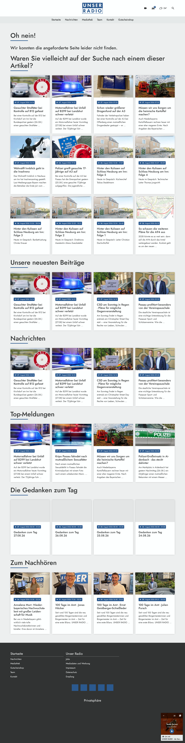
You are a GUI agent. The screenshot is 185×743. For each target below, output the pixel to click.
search (173, 8)
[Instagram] (24, 8)
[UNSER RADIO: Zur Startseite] (92, 8)
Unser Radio (74, 653)
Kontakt (110, 19)
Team (99, 19)
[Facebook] (18, 8)
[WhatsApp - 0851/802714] (35, 8)
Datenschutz (71, 672)
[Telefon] (29, 8)
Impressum (70, 667)
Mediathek (87, 19)
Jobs (68, 659)
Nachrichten (71, 19)
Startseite (56, 19)
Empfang (70, 676)
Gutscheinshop (126, 19)
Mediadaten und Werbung (78, 663)
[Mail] (13, 8)
